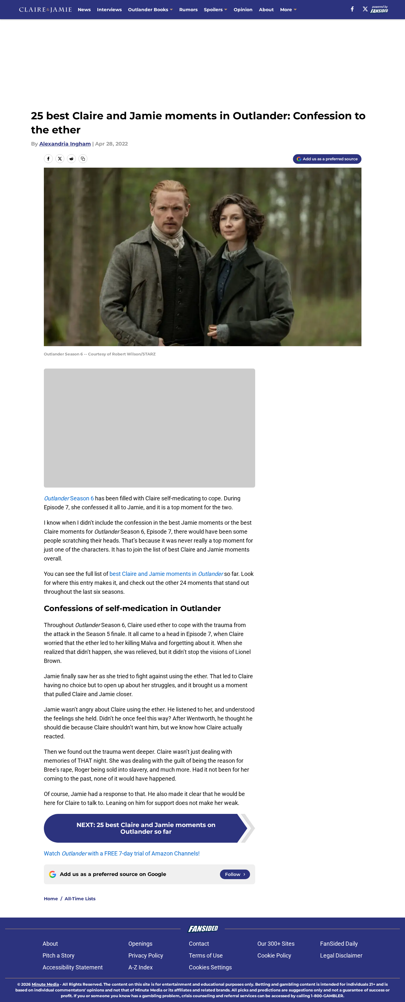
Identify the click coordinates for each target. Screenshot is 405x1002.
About (266, 9)
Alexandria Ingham (65, 144)
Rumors (188, 9)
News (84, 9)
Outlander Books (148, 9)
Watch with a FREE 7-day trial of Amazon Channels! (122, 853)
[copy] (82, 158)
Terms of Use (206, 955)
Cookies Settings (210, 967)
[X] (365, 9)
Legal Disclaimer (341, 955)
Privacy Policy (145, 955)
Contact (199, 943)
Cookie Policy (274, 955)
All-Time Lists (80, 899)
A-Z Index (140, 967)
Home (51, 899)
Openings (140, 943)
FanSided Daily (339, 943)
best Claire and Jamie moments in (166, 573)
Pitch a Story (59, 955)
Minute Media (45, 984)
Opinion (243, 9)
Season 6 (69, 498)
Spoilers (213, 9)
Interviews (109, 9)
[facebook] (352, 9)
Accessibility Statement (73, 967)
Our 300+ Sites (276, 943)
